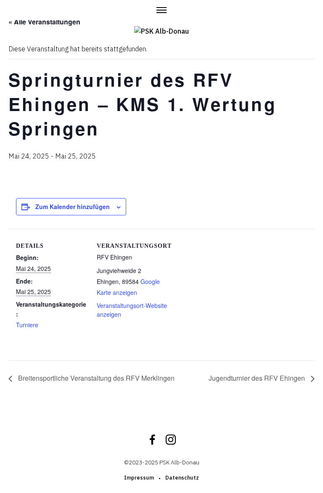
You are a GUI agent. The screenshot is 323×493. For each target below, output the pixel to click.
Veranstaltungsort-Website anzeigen (132, 309)
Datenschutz (182, 477)
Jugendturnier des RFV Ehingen (258, 378)
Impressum (139, 477)
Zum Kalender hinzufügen (72, 206)
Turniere (27, 325)
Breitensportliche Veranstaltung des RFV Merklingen (95, 378)
